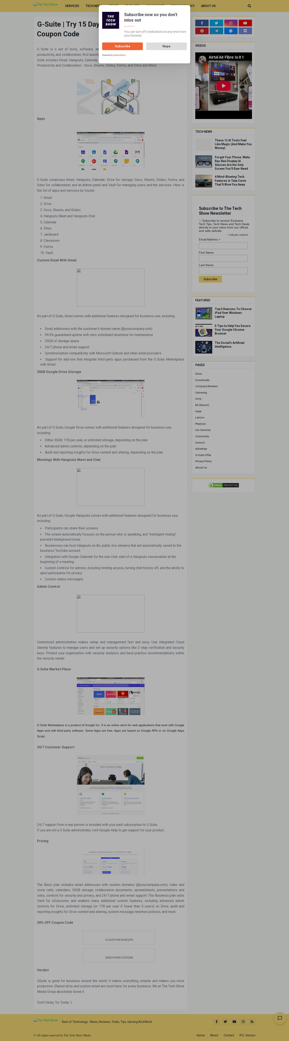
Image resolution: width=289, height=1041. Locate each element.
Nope (166, 46)
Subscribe (122, 46)
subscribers (119, 55)
